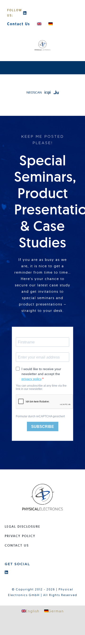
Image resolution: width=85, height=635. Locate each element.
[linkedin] (25, 13)
